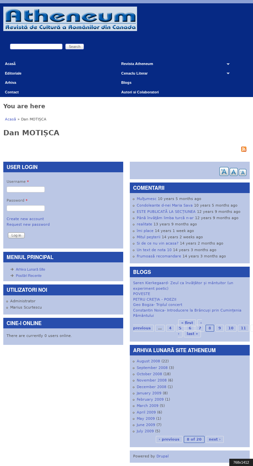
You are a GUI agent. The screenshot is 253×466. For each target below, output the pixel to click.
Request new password (28, 224)
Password (17, 200)
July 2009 (145, 431)
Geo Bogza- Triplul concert (157, 305)
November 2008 (152, 380)
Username (18, 182)
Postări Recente (29, 275)
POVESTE (141, 294)
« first (187, 323)
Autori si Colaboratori (140, 92)
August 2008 (148, 361)
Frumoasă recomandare (159, 256)
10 (231, 328)
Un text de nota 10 (154, 250)
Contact (12, 92)
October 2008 (149, 374)
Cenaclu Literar (132, 74)
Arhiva (10, 82)
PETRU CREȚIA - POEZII (154, 299)
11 (243, 328)
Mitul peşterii (148, 237)
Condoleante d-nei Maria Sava (165, 205)
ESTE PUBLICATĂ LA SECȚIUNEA (166, 212)
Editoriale (13, 73)
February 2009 (150, 399)
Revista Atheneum (134, 65)
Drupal (162, 456)
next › (215, 439)
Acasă (10, 64)
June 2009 (146, 425)
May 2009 (146, 418)
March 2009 (147, 406)
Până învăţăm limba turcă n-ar (165, 218)
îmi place (145, 231)
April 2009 (146, 412)
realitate (144, 224)
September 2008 (152, 368)
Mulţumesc (146, 199)
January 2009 (149, 393)
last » (192, 334)
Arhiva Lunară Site (30, 269)
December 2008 (151, 387)
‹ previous (169, 439)
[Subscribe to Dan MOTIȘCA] (126, 150)
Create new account (25, 219)
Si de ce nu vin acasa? (158, 243)
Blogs (126, 82)
